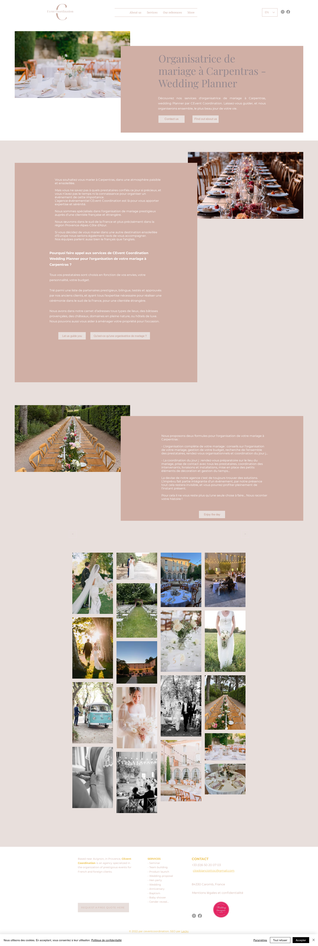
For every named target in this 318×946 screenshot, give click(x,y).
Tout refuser (280, 940)
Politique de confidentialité (106, 940)
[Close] (313, 940)
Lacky (185, 931)
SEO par (175, 931)
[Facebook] (288, 12)
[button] (152, 12)
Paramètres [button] (260, 940)
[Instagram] (283, 12)
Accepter (301, 940)
